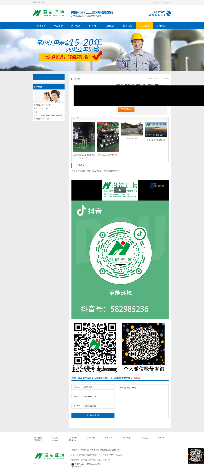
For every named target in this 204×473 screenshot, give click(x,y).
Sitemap (55, 440)
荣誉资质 (110, 25)
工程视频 (144, 25)
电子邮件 (77, 406)
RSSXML (72, 440)
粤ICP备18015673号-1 (79, 467)
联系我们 (167, 3)
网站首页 (41, 25)
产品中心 (58, 25)
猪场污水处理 (132, 139)
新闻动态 (127, 25)
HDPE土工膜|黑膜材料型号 (108, 155)
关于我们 (161, 25)
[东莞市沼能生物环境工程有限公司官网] (49, 16)
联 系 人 (76, 387)
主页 (158, 79)
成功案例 (75, 25)
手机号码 (76, 396)
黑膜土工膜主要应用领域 (156, 140)
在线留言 (155, 3)
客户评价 (92, 25)
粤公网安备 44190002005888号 (87, 464)
